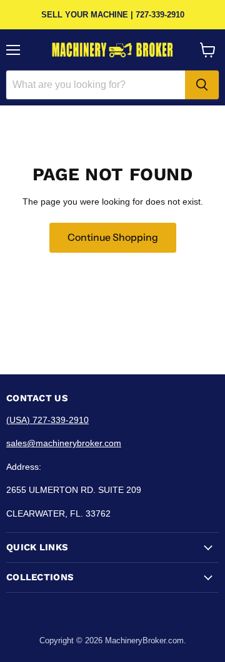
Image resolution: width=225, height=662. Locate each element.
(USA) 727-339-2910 (47, 420)
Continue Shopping (113, 237)
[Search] (202, 85)
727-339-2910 (160, 14)
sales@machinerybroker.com (63, 443)
